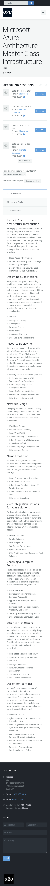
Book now (40, 94)
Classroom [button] (23, 93)
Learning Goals (16, 202)
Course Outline (16, 193)
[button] (24, 97)
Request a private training (14, 174)
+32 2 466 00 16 (19, 794)
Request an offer (32, 181)
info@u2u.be (17, 799)
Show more (24, 160)
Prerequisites (15, 210)
